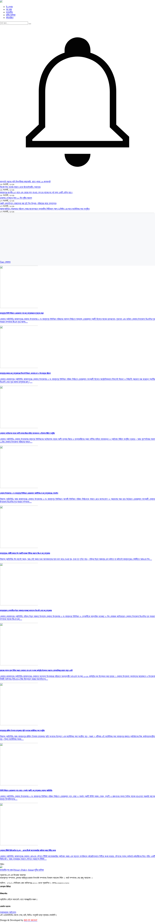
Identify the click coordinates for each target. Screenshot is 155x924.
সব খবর (9, 9)
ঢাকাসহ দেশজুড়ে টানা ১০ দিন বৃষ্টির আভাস (16, 198)
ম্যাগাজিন (9, 17)
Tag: (5, 262)
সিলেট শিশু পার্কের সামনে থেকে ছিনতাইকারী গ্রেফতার (20, 187)
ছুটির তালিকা (10, 15)
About (31, 870)
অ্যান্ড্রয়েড (4, 912)
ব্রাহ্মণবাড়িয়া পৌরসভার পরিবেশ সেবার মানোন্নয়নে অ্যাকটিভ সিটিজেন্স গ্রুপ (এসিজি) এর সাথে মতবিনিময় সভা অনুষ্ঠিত (45, 209)
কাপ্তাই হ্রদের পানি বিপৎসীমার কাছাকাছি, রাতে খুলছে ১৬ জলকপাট (25, 181)
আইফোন (12, 912)
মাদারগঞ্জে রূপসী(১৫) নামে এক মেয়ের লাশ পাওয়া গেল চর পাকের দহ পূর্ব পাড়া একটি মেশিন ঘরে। (36, 192)
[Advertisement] (77, 238)
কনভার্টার (9, 12)
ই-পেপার (9, 6)
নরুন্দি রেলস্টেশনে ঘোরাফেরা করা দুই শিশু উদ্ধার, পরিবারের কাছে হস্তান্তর (28, 203)
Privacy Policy (20, 870)
